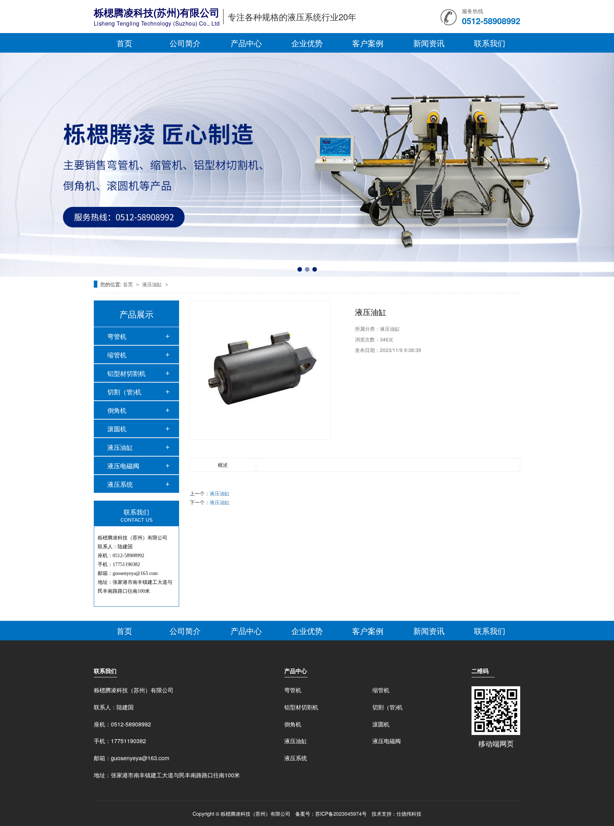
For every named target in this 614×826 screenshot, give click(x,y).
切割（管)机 (124, 391)
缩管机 (116, 354)
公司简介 (185, 42)
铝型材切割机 (126, 373)
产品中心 (246, 42)
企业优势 (307, 42)
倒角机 (116, 410)
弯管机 (116, 336)
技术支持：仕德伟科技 (396, 813)
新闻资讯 (429, 42)
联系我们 (489, 42)
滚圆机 (116, 428)
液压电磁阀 (123, 465)
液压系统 (120, 484)
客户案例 (367, 42)
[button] (299, 269)
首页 (124, 42)
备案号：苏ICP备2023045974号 (331, 813)
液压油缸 (152, 284)
